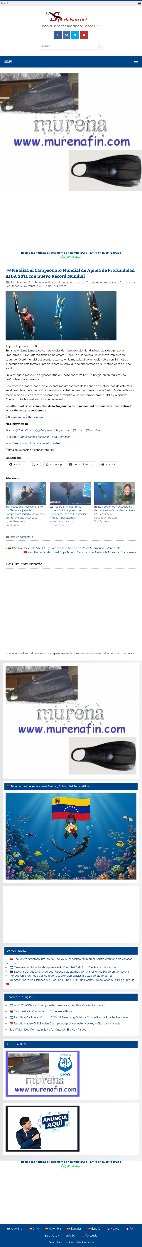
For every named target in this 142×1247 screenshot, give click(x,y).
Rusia (23, 286)
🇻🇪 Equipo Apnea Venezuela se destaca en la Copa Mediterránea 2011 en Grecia (114, 510)
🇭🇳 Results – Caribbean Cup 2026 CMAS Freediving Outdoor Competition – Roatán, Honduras (69, 1017)
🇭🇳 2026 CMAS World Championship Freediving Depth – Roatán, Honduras (57, 1005)
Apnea (43, 282)
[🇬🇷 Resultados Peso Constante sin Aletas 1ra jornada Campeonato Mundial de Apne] (26, 493)
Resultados (12, 286)
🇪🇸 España (93, 1229)
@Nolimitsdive (94, 430)
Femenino (15, 417)
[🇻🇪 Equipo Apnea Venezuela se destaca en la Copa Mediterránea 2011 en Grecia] (114, 493)
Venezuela (34, 286)
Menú (4, 3)
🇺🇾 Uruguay (52, 1235)
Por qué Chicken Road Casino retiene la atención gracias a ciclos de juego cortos (61, 975)
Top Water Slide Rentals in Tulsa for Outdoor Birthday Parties (48, 1029)
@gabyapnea (44, 430)
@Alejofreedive (62, 430)
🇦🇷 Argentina (15, 1229)
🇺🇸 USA (70, 1235)
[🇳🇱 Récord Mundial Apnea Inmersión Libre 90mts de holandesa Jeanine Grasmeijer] (70, 493)
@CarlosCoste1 (25, 430)
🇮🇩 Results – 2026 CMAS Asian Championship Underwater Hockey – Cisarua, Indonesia (65, 1023)
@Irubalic (78, 430)
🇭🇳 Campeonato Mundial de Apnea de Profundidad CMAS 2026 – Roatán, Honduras (63, 967)
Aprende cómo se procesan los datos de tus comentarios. (98, 653)
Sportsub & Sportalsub (81, 1242)
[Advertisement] (71, 220)
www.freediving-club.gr (20, 443)
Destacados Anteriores (61, 282)
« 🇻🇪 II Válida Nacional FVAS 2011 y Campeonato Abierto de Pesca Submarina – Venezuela (63, 548)
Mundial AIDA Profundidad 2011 (105, 282)
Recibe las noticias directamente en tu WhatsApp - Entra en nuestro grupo (71, 252)
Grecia (80, 282)
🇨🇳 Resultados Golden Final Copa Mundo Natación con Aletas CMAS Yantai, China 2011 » (79, 552)
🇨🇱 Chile (34, 1229)
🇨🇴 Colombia (53, 1229)
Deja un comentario (21, 536)
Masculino (36, 417)
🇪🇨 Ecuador (74, 1229)
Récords (130, 282)
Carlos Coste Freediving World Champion (44, 436)
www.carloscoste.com (51, 443)
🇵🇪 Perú (130, 1229)
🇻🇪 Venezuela (89, 1235)
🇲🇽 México (113, 1229)
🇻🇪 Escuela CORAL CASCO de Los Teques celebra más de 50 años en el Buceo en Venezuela (69, 971)
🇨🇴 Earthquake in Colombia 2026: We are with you (41, 1011)
